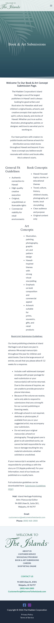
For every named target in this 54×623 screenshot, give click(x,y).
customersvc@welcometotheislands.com (27, 517)
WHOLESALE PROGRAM (27, 557)
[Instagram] (29, 605)
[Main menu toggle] (51, 6)
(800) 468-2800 (30, 520)
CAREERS (27, 563)
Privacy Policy (27, 614)
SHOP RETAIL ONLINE (27, 566)
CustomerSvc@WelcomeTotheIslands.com (27, 591)
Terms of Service (27, 617)
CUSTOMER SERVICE (27, 554)
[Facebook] (24, 605)
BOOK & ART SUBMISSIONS (27, 560)
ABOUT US (27, 551)
